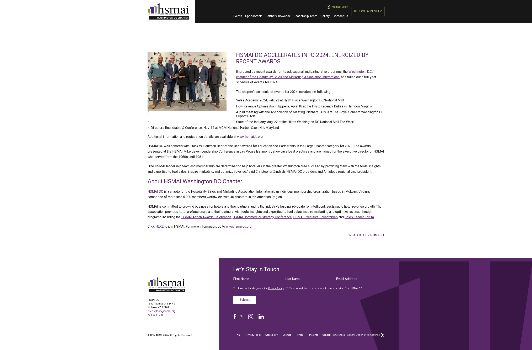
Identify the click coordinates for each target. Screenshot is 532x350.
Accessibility (271, 335)
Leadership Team (305, 16)
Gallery (325, 16)
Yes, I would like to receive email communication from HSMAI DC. (326, 288)
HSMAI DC (155, 191)
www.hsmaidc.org (250, 137)
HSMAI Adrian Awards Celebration (206, 217)
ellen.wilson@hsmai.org (161, 311)
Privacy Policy (276, 288)
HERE (159, 226)
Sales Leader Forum (359, 217)
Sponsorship (253, 16)
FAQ (238, 335)
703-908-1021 (155, 314)
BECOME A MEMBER (368, 11)
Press (300, 335)
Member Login (340, 5)
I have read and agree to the (260, 288)
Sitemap (287, 335)
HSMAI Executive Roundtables (315, 217)
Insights (313, 335)
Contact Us (340, 16)
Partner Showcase (278, 16)
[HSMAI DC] (166, 284)
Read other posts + (366, 235)
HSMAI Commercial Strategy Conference (262, 217)
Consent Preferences (333, 335)
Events (237, 16)
